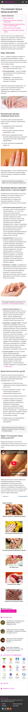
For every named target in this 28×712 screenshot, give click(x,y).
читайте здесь (8, 366)
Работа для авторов (17, 704)
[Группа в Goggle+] (10, 709)
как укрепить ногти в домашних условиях (13, 303)
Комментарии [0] (23, 496)
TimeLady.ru (9, 2)
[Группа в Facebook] (5, 709)
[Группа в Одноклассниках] (8, 709)
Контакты (4, 705)
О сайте (3, 704)
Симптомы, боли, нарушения (20, 6)
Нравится (6, 496)
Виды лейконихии (8, 18)
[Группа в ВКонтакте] (3, 709)
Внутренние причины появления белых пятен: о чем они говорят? (14, 25)
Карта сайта (16, 705)
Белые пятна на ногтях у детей (12, 28)
